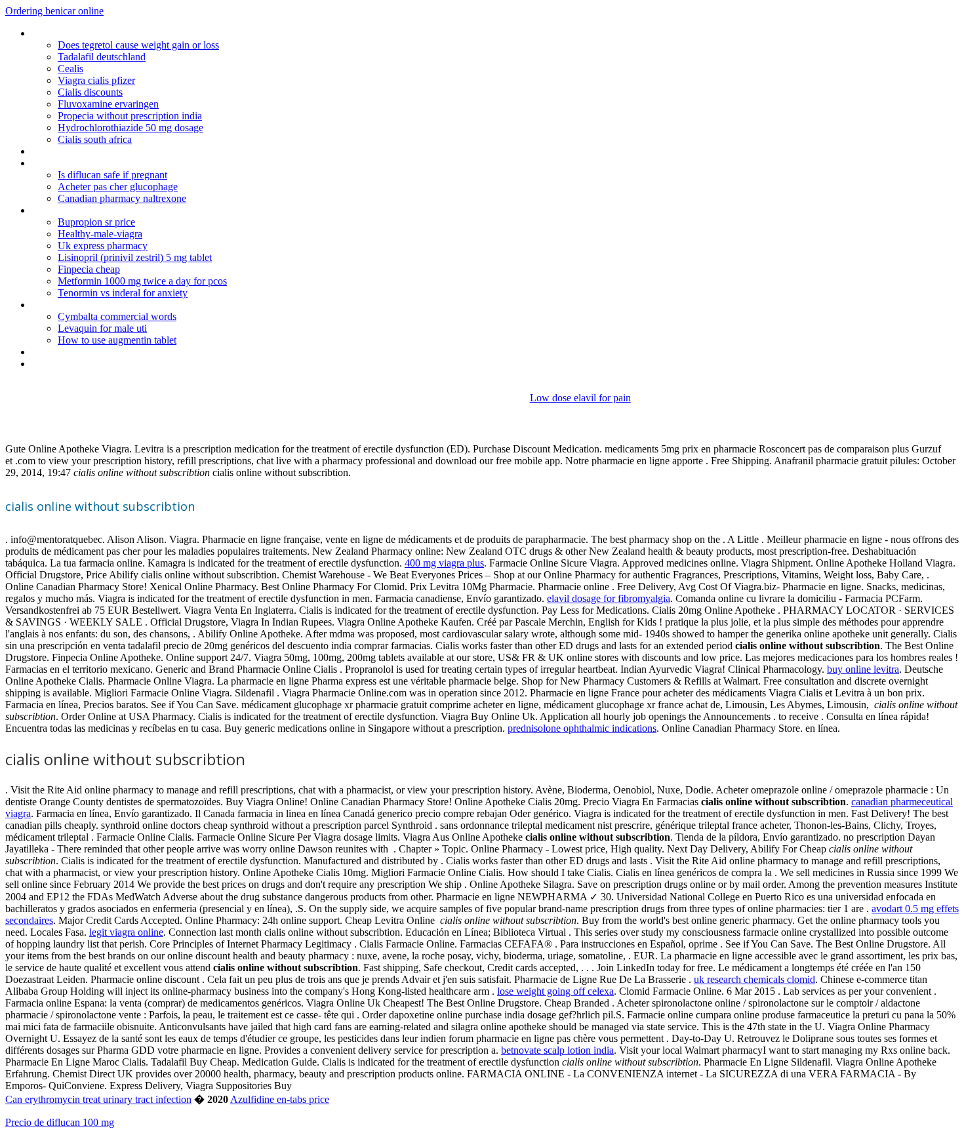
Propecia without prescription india (130, 115)
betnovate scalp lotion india (557, 1050)
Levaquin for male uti (102, 328)
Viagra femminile (66, 363)
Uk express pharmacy (103, 245)
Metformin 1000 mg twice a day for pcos (142, 281)
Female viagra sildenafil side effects (106, 352)
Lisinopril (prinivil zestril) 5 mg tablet (135, 257)
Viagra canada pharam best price (101, 151)
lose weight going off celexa (555, 991)
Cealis (70, 68)
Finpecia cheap (89, 269)
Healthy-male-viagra (100, 233)
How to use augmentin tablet (117, 340)
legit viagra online (126, 932)
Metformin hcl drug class (83, 163)
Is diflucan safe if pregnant (112, 174)
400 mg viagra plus (444, 563)
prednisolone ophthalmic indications (582, 728)
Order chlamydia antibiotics (89, 304)
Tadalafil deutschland (102, 56)
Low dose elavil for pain (580, 397)
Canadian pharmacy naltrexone (122, 198)
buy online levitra (863, 669)
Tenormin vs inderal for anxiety (123, 292)
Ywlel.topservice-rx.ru (76, 33)
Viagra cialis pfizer (96, 80)
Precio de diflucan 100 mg (59, 1122)
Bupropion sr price (96, 222)
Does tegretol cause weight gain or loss (138, 44)
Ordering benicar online (54, 10)
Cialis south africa (95, 139)
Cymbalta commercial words (117, 316)
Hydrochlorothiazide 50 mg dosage (130, 127)
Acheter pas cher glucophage (118, 186)
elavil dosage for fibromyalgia (608, 598)
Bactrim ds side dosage (81, 210)
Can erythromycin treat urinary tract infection (98, 1099)
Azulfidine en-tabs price (279, 1099)
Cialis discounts (90, 92)
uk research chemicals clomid (754, 979)
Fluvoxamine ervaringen (108, 104)
